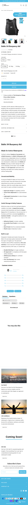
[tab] (12, 296)
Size (2, 63)
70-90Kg (18, 66)
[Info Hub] (14, 438)
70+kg (23, 66)
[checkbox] (22, 303)
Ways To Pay (4, 124)
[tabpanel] (14, 310)
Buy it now (14, 87)
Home (2, 10)
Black (3, 59)
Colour (3, 57)
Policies (4, 482)
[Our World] (14, 376)
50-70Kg (11, 66)
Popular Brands (7, 494)
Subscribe (22, 472)
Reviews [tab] (5, 296)
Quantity (4, 76)
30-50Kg (4, 66)
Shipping (9, 54)
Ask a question (5, 131)
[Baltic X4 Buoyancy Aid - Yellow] (3, 359)
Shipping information (7, 127)
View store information (8, 101)
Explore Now (4, 396)
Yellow (8, 59)
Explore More (6, 478)
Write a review (18, 291)
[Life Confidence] (14, 407)
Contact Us (5, 486)
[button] (14, 275)
